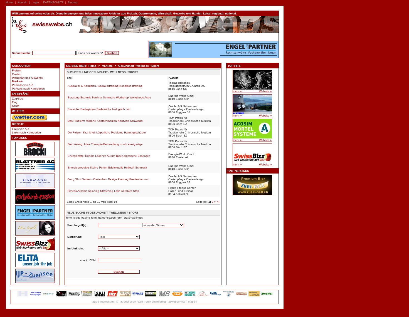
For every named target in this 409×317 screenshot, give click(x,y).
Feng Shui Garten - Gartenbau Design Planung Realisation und (108, 179)
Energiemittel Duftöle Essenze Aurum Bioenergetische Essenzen (109, 155)
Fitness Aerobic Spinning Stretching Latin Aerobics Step (103, 190)
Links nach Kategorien (26, 132)
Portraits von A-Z (22, 84)
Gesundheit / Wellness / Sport (138, 65)
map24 (192, 301)
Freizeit (16, 70)
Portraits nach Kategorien (28, 88)
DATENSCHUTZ (53, 2)
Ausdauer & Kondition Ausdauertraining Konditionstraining (105, 85)
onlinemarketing (156, 301)
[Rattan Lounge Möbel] (241, 295)
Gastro (16, 74)
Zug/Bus (17, 98)
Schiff (15, 105)
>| (218, 201)
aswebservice (177, 301)
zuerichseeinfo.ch (131, 301)
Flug (15, 102)
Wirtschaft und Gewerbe (27, 77)
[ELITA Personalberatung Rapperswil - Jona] (215, 295)
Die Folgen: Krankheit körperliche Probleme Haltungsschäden (107, 132)
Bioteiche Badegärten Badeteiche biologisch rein (99, 109)
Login (35, 2)
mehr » (237, 91)
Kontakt (23, 2)
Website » (265, 91)
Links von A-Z (20, 128)
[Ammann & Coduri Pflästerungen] (254, 295)
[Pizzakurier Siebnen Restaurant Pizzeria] (202, 295)
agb (94, 301)
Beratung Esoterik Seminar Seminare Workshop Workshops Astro (109, 97)
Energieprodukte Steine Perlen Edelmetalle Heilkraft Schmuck (107, 167)
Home (9, 2)
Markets (17, 81)
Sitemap (73, 2)
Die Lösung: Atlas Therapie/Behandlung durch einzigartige (105, 144)
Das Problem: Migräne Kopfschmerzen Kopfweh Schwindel (105, 120)
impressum (107, 301)
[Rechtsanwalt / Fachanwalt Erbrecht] (22, 295)
